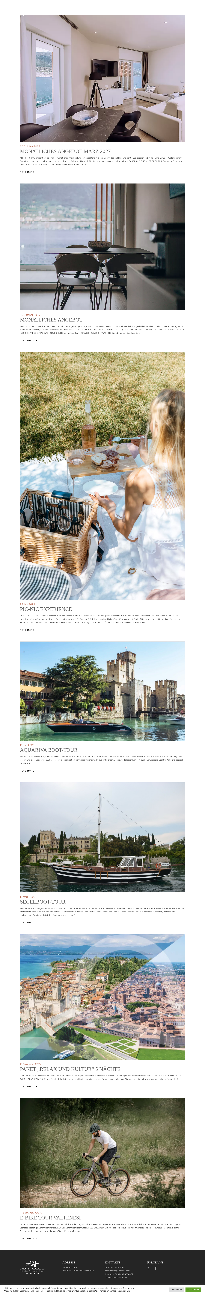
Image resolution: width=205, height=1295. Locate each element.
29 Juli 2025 (27, 604)
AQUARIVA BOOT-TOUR (48, 750)
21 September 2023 (31, 1213)
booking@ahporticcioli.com (117, 1271)
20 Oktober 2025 (30, 146)
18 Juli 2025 (27, 745)
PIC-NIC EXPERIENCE (46, 609)
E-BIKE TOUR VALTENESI (50, 1218)
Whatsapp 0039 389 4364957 (119, 1274)
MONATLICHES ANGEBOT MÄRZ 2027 (65, 151)
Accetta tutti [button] (193, 1290)
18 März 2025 (27, 897)
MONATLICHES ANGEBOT (51, 320)
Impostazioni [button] (176, 1290)
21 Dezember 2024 (30, 1064)
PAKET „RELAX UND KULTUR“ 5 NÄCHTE (70, 1069)
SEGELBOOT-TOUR (42, 902)
